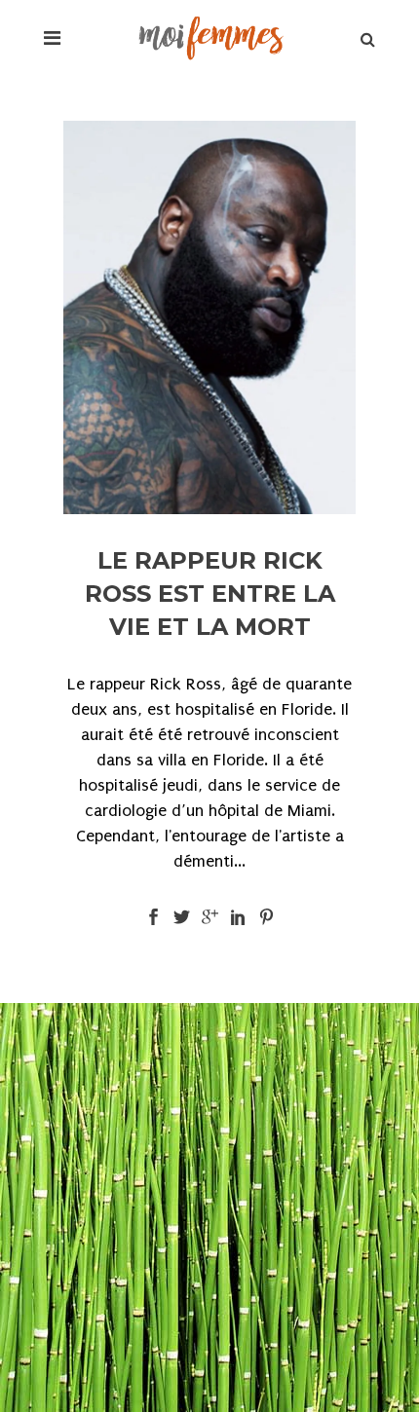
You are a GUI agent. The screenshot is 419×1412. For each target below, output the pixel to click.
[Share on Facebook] (153, 916)
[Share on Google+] (210, 916)
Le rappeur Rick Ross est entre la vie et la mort (210, 593)
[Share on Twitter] (181, 916)
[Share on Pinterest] (266, 916)
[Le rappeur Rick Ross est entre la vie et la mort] (209, 317)
